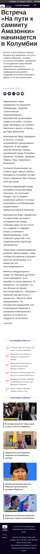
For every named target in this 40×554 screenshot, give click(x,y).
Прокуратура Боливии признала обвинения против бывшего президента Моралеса (21, 366)
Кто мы (37, 1)
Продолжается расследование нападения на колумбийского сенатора (20, 356)
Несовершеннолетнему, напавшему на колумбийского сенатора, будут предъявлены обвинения (22, 381)
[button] (5, 93)
